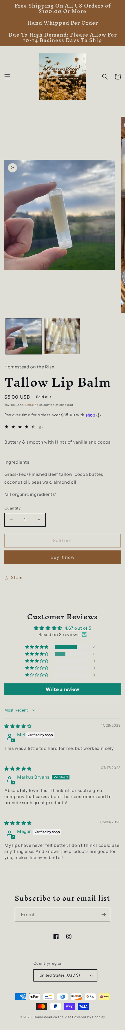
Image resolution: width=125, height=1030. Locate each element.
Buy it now (63, 557)
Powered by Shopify (88, 1017)
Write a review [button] (62, 689)
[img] (18, 726)
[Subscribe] (103, 914)
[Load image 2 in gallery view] (62, 336)
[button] (7, 76)
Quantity (12, 508)
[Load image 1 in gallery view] (24, 336)
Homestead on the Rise (53, 1017)
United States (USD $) (60, 975)
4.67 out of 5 (78, 628)
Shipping (32, 405)
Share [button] (17, 577)
